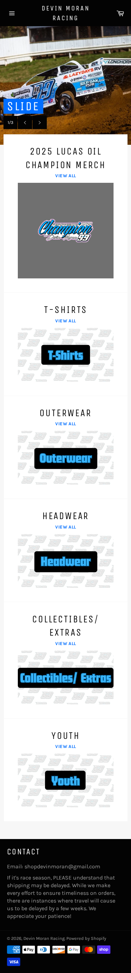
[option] (65, 85)
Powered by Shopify (86, 938)
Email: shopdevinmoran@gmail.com (53, 866)
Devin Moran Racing (66, 13)
